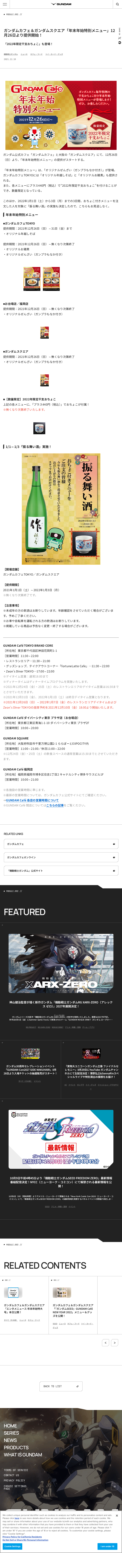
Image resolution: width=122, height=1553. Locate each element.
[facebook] (119, 42)
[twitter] (119, 38)
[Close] (116, 1515)
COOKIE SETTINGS (18, 1487)
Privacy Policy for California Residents (22, 1536)
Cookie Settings (12, 1546)
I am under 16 (107, 1546)
